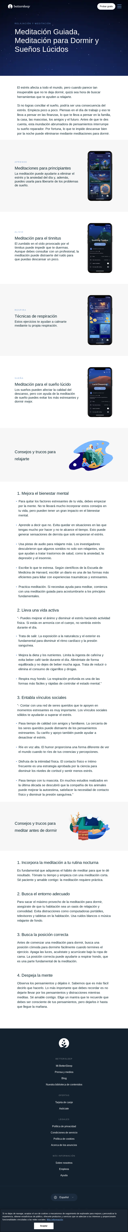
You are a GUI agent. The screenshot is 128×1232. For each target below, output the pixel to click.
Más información (55, 1219)
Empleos (64, 1169)
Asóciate (64, 1108)
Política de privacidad (64, 1126)
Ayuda (64, 1175)
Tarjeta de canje (64, 1102)
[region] (64, 1220)
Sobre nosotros (64, 1163)
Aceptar (44, 1226)
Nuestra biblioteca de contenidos (64, 1084)
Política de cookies (64, 1138)
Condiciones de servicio (64, 1132)
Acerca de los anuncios (64, 1145)
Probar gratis (106, 6)
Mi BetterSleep (64, 1065)
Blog (64, 1078)
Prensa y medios (64, 1072)
